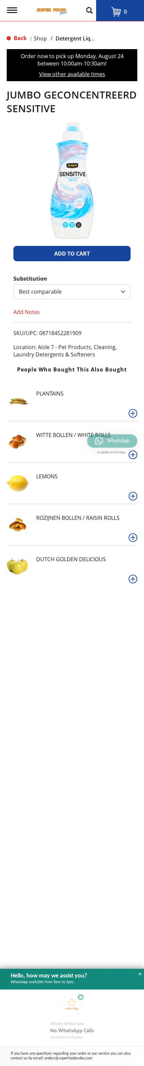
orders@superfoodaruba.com (68, 1058)
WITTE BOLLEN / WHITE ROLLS (73, 435)
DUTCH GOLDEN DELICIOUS (71, 559)
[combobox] (72, 292)
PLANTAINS (50, 393)
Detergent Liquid (77, 38)
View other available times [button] (72, 74)
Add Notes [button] (26, 312)
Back (19, 38)
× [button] (140, 974)
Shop (40, 38)
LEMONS (47, 476)
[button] (72, 253)
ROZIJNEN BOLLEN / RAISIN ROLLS (78, 517)
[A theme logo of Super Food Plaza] (50, 9)
